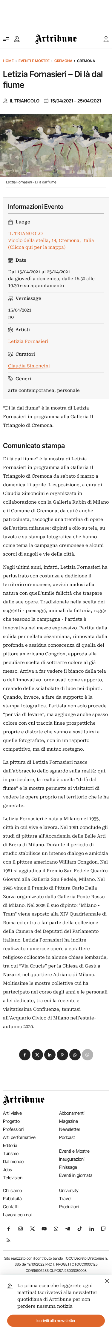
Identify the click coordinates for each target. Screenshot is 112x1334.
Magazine (68, 1121)
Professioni (13, 1129)
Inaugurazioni (72, 1159)
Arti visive (12, 1113)
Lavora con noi (17, 1215)
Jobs (7, 1169)
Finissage (68, 1167)
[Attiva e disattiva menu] (6, 39)
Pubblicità (12, 1198)
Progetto (11, 1121)
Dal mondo (13, 1161)
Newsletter (69, 1129)
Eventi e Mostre (34, 61)
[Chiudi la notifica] (107, 1280)
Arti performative (19, 1137)
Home (8, 61)
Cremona (63, 61)
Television (12, 1177)
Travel (65, 1198)
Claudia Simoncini (29, 366)
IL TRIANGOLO (24, 101)
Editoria (10, 1145)
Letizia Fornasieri (28, 341)
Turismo (11, 1153)
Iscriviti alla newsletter (56, 1320)
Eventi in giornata (76, 1175)
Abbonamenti (72, 1113)
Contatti (11, 1206)
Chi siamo (12, 1190)
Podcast (67, 1137)
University (69, 1190)
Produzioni (69, 1206)
